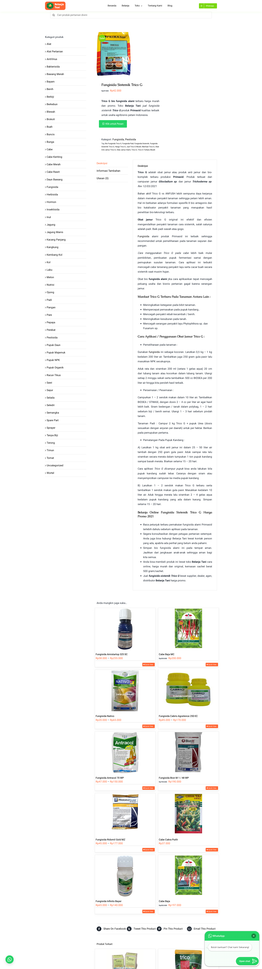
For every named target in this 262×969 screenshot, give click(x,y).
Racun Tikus (54, 375)
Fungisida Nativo (105, 716)
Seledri (51, 405)
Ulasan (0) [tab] (103, 178)
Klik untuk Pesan (114, 124)
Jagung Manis (55, 232)
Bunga (50, 142)
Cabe (50, 149)
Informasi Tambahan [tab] (108, 171)
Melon (50, 277)
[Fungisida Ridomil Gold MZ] (125, 814)
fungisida (154, 352)
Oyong (50, 292)
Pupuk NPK (53, 360)
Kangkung (52, 247)
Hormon (51, 202)
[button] (130, 124)
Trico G (134, 149)
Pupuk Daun (53, 345)
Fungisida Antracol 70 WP (110, 778)
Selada (50, 398)
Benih (50, 89)
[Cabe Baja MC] (188, 629)
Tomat (50, 458)
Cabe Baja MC (166, 654)
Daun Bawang (54, 179)
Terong (51, 443)
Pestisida (130, 139)
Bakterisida (53, 67)
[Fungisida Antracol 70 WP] (125, 752)
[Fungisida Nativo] (125, 690)
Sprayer (51, 428)
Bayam (51, 82)
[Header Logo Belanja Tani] (55, 3)
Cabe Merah (53, 164)
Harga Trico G (120, 146)
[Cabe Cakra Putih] (188, 814)
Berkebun (52, 104)
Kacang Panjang (56, 240)
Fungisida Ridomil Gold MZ (110, 840)
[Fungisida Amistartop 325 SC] (125, 629)
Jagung (51, 225)
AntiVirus (52, 59)
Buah (49, 127)
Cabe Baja (164, 901)
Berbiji (50, 97)
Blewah (51, 112)
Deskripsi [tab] (102, 163)
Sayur (50, 390)
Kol (48, 262)
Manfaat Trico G (148, 146)
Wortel (50, 473)
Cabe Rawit (53, 172)
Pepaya (51, 322)
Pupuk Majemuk (56, 352)
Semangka (53, 413)
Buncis (51, 134)
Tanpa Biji (52, 435)
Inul (49, 217)
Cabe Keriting (54, 157)
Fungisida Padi (128, 143)
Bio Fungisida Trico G (113, 143)
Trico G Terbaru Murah (146, 149)
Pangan (51, 307)
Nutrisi (50, 285)
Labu (49, 270)
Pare (49, 315)
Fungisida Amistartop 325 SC (112, 654)
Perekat (51, 330)
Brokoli (51, 119)
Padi (49, 300)
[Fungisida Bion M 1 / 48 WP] (188, 752)
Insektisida (53, 209)
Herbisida (52, 194)
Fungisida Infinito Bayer (108, 901)
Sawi (49, 383)
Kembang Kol (54, 255)
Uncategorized (55, 465)
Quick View (149, 664)
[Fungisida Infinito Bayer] (125, 876)
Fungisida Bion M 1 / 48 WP (174, 778)
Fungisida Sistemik (141, 143)
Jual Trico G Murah (133, 146)
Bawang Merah (55, 74)
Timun (50, 450)
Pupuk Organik (55, 367)
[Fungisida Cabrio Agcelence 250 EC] (188, 690)
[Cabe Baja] (188, 876)
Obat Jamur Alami (124, 149)
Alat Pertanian (55, 51)
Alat (49, 44)
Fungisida (118, 139)
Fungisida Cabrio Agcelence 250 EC (178, 716)
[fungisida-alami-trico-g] (125, 54)
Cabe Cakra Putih (168, 840)
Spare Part (53, 420)
